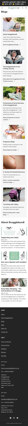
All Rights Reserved (18, 423)
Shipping (3, 348)
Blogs (2, 321)
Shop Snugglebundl (7, 318)
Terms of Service (6, 341)
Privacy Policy (5, 345)
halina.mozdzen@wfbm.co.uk (10, 368)
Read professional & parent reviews (11, 118)
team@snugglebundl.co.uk (9, 399)
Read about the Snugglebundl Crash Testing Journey (14, 80)
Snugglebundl (12, 423)
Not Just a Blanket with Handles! (14, 262)
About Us (4, 328)
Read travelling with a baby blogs (11, 213)
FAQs (2, 325)
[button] (2, 8)
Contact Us (4, 332)
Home (2, 314)
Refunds (3, 352)
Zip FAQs (3, 356)
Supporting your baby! (10, 237)
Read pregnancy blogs (10, 150)
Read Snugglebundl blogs (10, 44)
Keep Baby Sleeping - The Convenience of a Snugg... (11, 290)
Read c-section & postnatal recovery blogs (11, 181)
